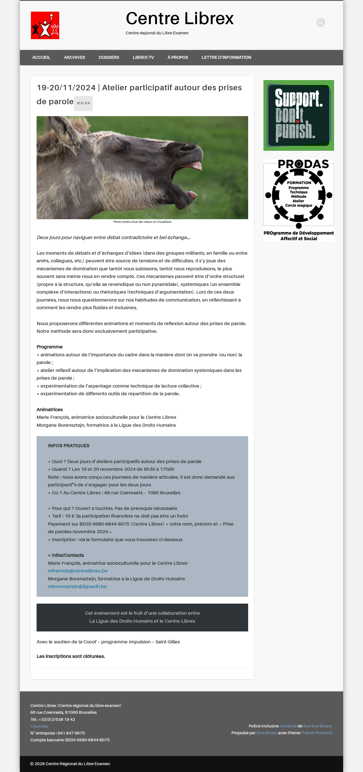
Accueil (41, 57)
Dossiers (109, 57)
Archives (74, 57)
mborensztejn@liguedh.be (77, 586)
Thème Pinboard (316, 733)
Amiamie (288, 726)
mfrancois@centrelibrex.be (78, 571)
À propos (178, 57)
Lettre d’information (226, 57)
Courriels (39, 726)
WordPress (266, 733)
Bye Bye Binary (317, 726)
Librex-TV (143, 57)
